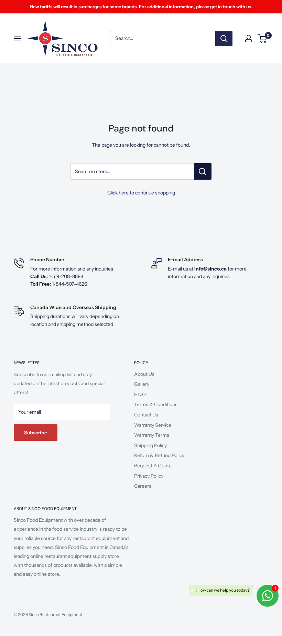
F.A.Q (140, 394)
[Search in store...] (202, 171)
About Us (144, 374)
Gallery (141, 384)
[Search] (223, 38)
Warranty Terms (151, 435)
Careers (142, 486)
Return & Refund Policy (159, 455)
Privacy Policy (148, 476)
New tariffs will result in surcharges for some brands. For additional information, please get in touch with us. (141, 6)
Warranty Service (152, 425)
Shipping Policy (150, 445)
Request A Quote (153, 466)
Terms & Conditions (155, 404)
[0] (262, 38)
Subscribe (35, 433)
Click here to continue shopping (141, 193)
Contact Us (146, 415)
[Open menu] (17, 38)
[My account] (248, 38)
